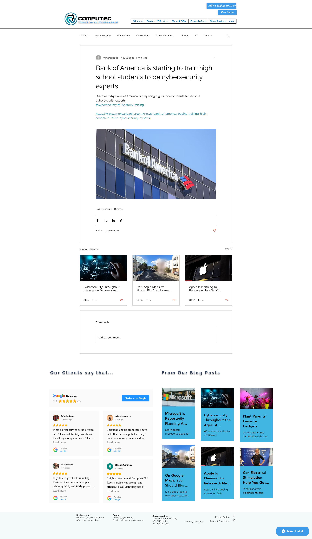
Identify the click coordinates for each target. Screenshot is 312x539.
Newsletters (142, 35)
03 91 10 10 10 (126, 517)
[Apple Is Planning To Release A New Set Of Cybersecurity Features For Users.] (208, 268)
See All (228, 248)
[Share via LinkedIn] (113, 220)
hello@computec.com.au (132, 520)
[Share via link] (121, 220)
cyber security (103, 35)
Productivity (123, 35)
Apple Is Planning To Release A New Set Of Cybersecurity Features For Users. (207, 288)
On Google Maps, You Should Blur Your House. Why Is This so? (153, 288)
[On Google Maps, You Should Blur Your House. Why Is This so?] (156, 268)
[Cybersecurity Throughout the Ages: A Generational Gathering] (103, 268)
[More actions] (214, 58)
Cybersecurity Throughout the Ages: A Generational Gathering (102, 288)
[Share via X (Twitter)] (105, 220)
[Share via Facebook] (97, 220)
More (206, 35)
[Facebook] (234, 516)
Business (119, 209)
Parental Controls (165, 35)
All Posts (84, 35)
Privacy (184, 35)
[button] (227, 12)
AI (196, 35)
